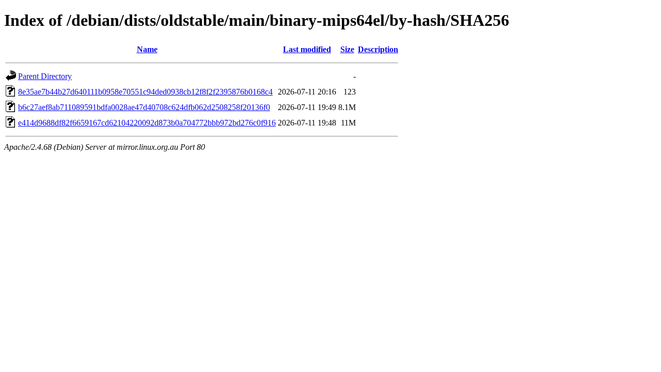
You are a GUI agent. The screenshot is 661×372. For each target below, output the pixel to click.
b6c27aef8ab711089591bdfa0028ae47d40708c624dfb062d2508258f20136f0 (144, 107)
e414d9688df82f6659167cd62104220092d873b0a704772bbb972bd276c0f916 (147, 122)
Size (347, 49)
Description (378, 49)
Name (147, 49)
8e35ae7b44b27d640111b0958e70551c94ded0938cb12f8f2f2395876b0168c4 (145, 91)
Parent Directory (45, 76)
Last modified (307, 49)
